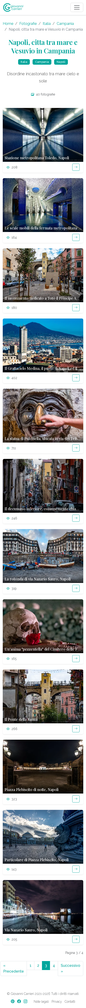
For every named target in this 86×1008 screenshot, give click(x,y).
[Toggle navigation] (76, 7)
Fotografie (28, 23)
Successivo (70, 968)
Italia (47, 23)
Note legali (41, 1001)
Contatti (70, 1001)
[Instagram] (26, 1001)
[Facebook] (19, 1001)
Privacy (57, 1001)
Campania (65, 23)
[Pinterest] (13, 1001)
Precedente (13, 968)
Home (8, 23)
